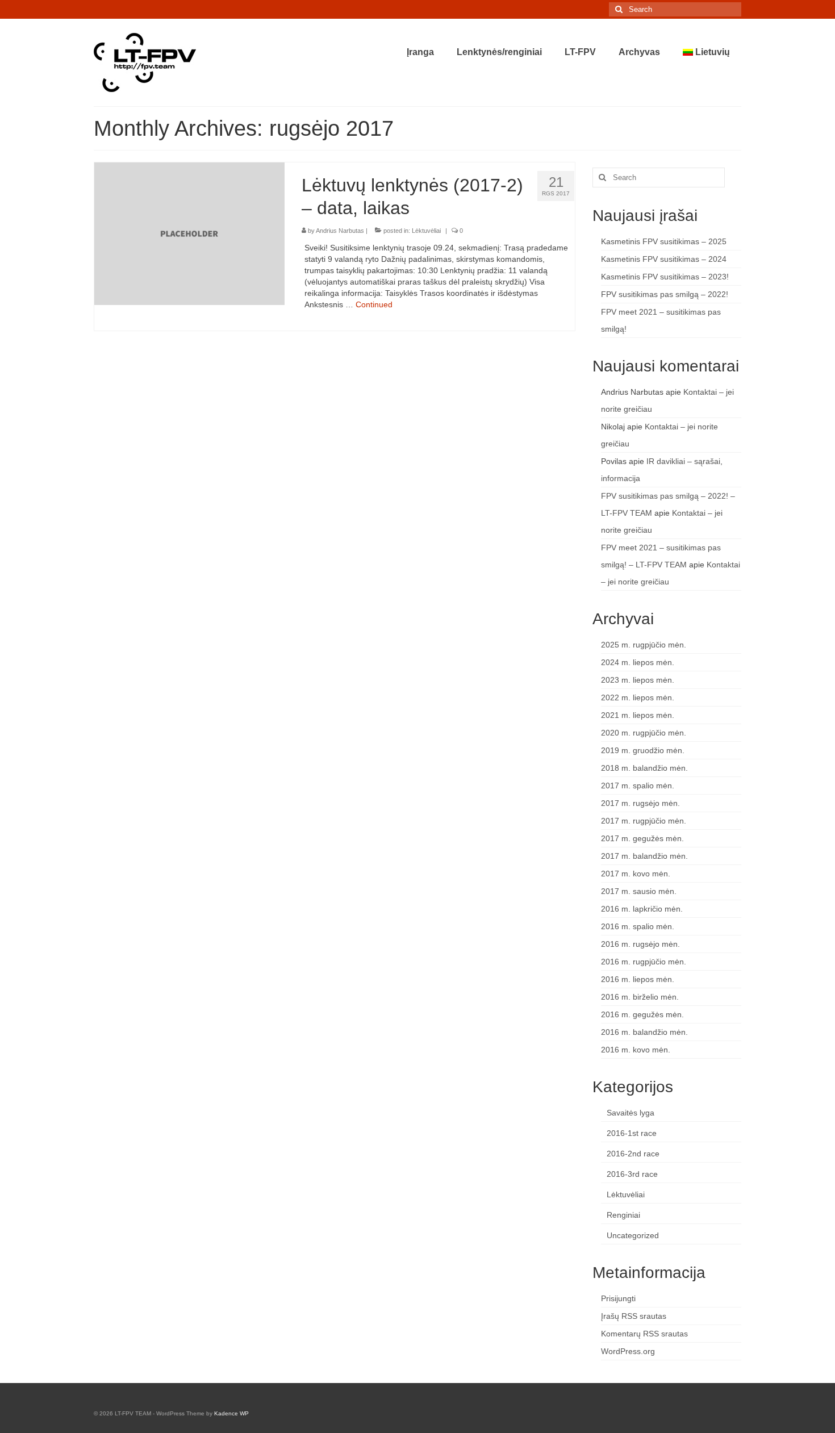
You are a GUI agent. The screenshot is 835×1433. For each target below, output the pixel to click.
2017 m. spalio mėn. (637, 785)
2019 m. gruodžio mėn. (642, 750)
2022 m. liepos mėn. (637, 697)
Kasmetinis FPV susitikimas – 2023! (665, 276)
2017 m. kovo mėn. (635, 873)
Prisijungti (618, 1298)
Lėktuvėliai (426, 230)
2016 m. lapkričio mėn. (642, 908)
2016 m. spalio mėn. (637, 926)
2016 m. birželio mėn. (640, 996)
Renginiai (623, 1214)
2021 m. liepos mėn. (637, 715)
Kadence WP (231, 1413)
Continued (374, 304)
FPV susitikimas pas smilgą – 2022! (664, 294)
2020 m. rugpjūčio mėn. (643, 732)
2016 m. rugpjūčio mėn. (643, 961)
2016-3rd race (632, 1174)
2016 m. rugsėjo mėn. (640, 944)
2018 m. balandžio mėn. (644, 767)
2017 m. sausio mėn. (639, 891)
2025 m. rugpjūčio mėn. (643, 644)
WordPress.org (628, 1351)
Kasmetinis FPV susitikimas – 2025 (664, 241)
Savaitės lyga (630, 1112)
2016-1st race (632, 1133)
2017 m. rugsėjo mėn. (640, 803)
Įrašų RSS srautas (633, 1316)
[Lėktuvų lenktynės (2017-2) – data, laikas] (189, 232)
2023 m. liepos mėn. (637, 679)
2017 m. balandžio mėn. (644, 855)
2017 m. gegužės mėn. (642, 838)
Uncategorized (633, 1235)
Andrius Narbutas (340, 230)
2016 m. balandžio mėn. (644, 1032)
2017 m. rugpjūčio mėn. (643, 820)
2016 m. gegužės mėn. (642, 1014)
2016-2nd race (633, 1153)
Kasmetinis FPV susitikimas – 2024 (664, 259)
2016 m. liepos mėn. (637, 979)
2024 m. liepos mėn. (637, 662)
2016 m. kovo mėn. (635, 1049)
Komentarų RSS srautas (644, 1333)
